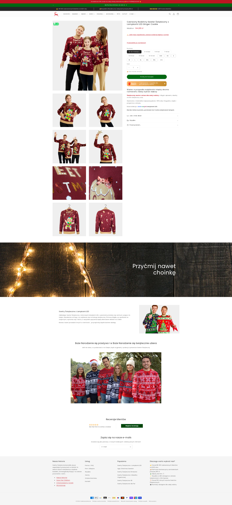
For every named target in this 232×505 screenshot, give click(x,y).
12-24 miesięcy (134, 52)
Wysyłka (87, 472)
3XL (154, 60)
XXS (161, 56)
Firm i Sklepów (90, 469)
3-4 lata (148, 52)
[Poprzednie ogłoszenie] (53, 5)
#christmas (60, 485)
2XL (147, 60)
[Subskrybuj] (130, 447)
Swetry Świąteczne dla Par (126, 484)
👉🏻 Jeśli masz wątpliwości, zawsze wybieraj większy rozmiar (148, 35)
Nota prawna (152, 501)
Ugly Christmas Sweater (125, 469)
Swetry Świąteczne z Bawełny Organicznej (127, 476)
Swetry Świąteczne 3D (124, 480)
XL (140, 60)
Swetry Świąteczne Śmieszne (127, 472)
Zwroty (87, 475)
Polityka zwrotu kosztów (99, 501)
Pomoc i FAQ (89, 465)
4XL (162, 60)
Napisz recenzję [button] (132, 426)
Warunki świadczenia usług (129, 501)
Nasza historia (61, 478)
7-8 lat (167, 52)
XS (167, 56)
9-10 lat (132, 56)
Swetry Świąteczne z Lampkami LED (129, 465)
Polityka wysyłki (142, 501)
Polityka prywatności (113, 501)
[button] (75, 14)
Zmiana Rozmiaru (91, 478)
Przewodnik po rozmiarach (136, 43)
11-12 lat (142, 56)
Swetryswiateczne (85, 501)
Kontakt (87, 481)
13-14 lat (153, 56)
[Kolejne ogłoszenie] (179, 5)
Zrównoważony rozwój (64, 483)
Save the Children (63, 480)
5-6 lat (158, 52)
